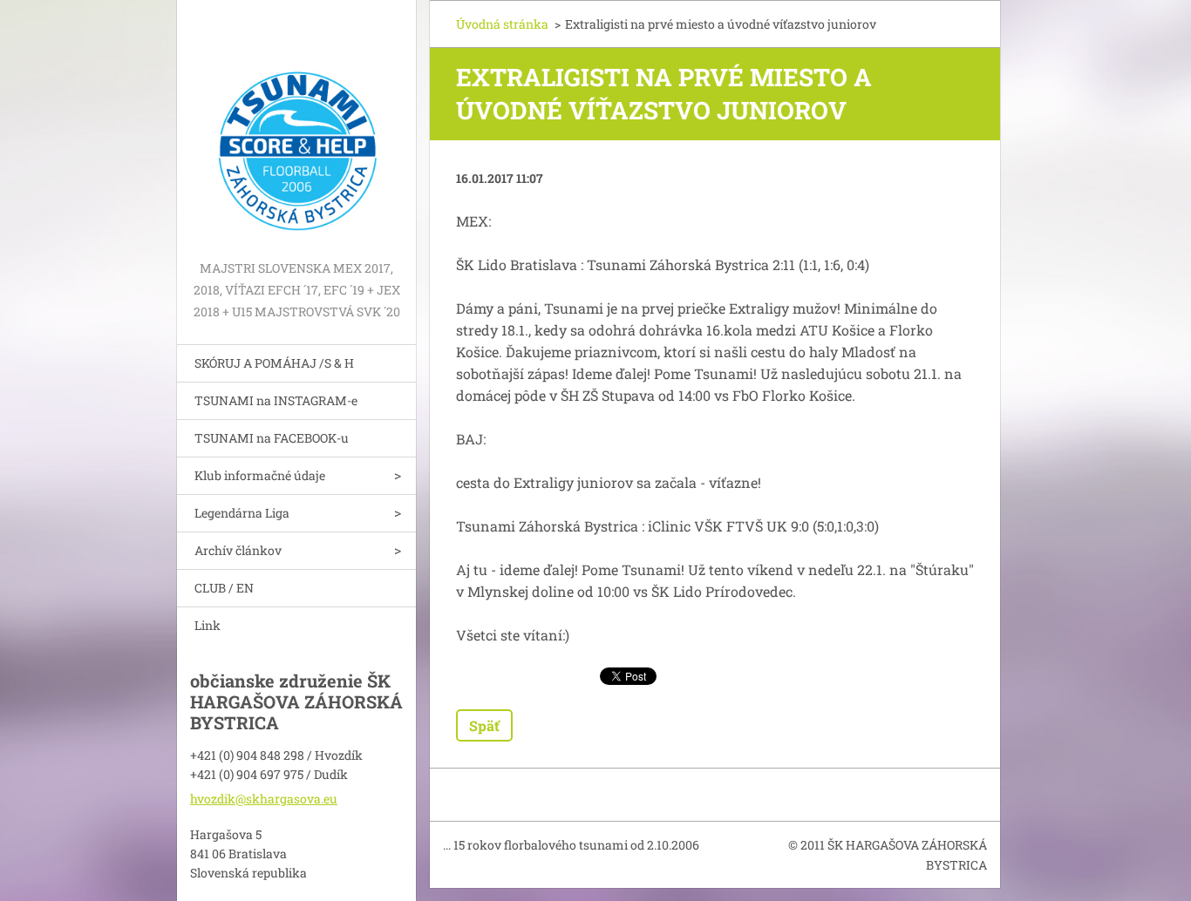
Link (207, 625)
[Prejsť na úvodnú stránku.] (296, 128)
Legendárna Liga (241, 513)
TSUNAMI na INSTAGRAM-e (275, 400)
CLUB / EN (224, 587)
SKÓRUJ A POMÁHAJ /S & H (274, 363)
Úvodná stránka (502, 24)
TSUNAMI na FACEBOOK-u (271, 438)
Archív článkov (238, 550)
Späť (484, 725)
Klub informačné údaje (259, 475)
